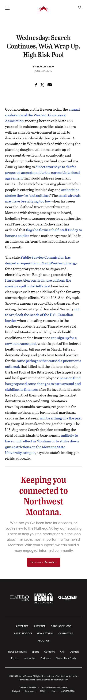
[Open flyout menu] (7, 7)
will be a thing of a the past (61, 418)
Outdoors (49, 651)
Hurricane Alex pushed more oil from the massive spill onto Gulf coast (38, 283)
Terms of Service (43, 680)
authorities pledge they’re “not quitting (42, 192)
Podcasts (45, 658)
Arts (62, 651)
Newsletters (45, 633)
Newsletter (29, 658)
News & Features (17, 651)
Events (14, 658)
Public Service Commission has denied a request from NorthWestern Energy (41, 260)
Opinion (74, 651)
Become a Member (44, 562)
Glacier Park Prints (66, 658)
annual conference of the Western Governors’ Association (42, 115)
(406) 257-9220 (68, 691)
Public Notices (23, 633)
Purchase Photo (61, 626)
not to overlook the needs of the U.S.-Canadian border (42, 314)
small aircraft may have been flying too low (42, 198)
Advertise (22, 626)
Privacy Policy (61, 680)
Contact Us (65, 633)
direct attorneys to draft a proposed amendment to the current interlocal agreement (42, 172)
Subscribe (39, 626)
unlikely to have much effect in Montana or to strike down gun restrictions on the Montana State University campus (42, 444)
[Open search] (80, 7)
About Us (43, 640)
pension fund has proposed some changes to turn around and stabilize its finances (43, 383)
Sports (35, 651)
